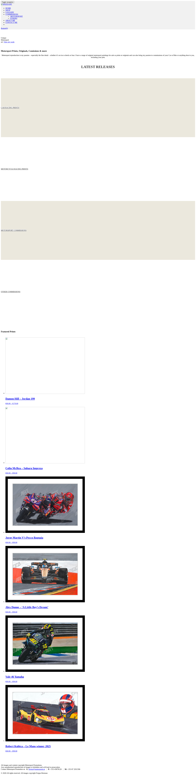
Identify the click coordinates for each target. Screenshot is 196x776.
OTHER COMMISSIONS (10, 292)
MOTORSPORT (16, 16)
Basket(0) (4, 28)
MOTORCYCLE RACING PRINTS (14, 169)
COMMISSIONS (11, 14)
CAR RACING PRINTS (10, 108)
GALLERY (9, 12)
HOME (8, 8)
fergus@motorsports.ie (37, 769)
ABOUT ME (10, 20)
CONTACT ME (11, 22)
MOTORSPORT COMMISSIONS (13, 230)
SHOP (7, 10)
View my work (9, 42)
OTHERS (13, 18)
